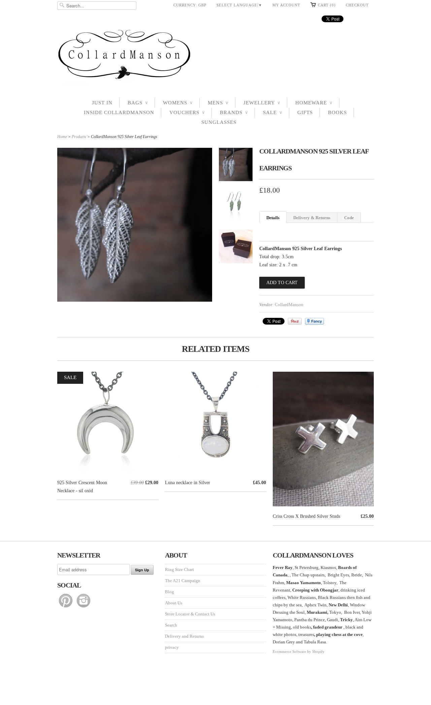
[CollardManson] (215, 56)
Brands (234, 112)
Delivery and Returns (184, 636)
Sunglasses (218, 122)
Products (79, 136)
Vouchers (187, 112)
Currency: (189, 5)
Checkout (357, 5)
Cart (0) (327, 5)
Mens (218, 102)
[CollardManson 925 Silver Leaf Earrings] (236, 166)
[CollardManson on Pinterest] (66, 607)
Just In (102, 102)
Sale (272, 112)
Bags (138, 102)
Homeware (313, 102)
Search (171, 625)
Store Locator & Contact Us (190, 613)
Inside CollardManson (119, 112)
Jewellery (261, 102)
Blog (169, 591)
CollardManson (289, 304)
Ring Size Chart (179, 569)
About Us (173, 602)
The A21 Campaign (182, 580)
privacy (172, 647)
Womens (178, 102)
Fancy (314, 321)
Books (337, 112)
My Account (286, 5)
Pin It (295, 321)
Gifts (305, 112)
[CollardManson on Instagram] (83, 607)
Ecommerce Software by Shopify (299, 651)
